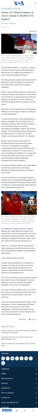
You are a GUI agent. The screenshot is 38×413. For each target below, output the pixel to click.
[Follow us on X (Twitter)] (8, 358)
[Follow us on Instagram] (17, 358)
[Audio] (25, 410)
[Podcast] (31, 358)
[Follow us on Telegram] (22, 358)
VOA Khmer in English (11, 9)
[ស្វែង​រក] (33, 410)
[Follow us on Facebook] (3, 358)
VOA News (12, 23)
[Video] (17, 410)
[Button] (33, 31)
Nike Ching (4, 23)
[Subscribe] (3, 363)
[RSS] (26, 358)
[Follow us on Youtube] (12, 358)
